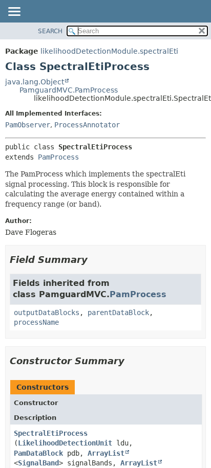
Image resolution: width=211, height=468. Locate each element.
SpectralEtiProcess (51, 433)
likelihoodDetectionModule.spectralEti (109, 51)
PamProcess (58, 157)
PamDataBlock (38, 453)
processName (36, 322)
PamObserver (27, 125)
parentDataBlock (118, 312)
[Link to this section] (95, 259)
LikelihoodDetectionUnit (65, 443)
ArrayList (106, 453)
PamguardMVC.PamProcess (68, 90)
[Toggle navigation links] (14, 12)
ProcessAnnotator (87, 125)
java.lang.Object (34, 82)
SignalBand (38, 463)
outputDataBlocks (46, 312)
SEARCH (50, 31)
